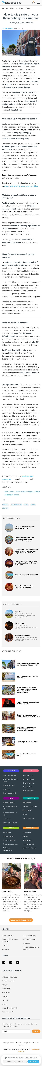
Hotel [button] (31, 770)
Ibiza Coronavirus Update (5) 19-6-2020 (27, 677)
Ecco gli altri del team (21, 920)
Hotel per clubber (28, 779)
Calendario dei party (10, 775)
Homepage (5, 8)
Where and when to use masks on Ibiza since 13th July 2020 (28, 664)
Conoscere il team (7, 935)
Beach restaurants (29, 818)
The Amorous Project (23, 635)
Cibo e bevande (16, 505)
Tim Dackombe (7, 28)
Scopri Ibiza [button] (30, 828)
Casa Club (19, 612)
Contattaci (26, 943)
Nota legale (5, 949)
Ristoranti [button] (31, 798)
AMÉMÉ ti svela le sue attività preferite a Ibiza (28, 703)
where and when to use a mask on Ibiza (21, 186)
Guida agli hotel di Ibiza (9, 977)
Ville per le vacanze (8, 981)
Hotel (26, 505)
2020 (22, 8)
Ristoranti (5, 1000)
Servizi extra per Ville (10, 823)
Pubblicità (5, 945)
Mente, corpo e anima (10, 844)
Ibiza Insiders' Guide (9, 793)
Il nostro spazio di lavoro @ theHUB (31, 948)
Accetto (33, 1061)
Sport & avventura (9, 840)
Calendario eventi (28, 844)
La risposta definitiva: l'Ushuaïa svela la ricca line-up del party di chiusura (26, 562)
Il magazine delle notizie (9, 1008)
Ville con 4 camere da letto (10, 814)
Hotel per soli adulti (29, 783)
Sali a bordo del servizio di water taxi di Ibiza (25, 527)
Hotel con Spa (27, 787)
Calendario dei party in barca (10, 780)
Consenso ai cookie (29, 939)
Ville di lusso (7, 819)
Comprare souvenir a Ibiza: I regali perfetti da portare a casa (28, 715)
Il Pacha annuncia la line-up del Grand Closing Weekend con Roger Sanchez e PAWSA (26, 551)
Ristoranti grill (27, 810)
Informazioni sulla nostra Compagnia (10, 940)
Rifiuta (21, 1061)
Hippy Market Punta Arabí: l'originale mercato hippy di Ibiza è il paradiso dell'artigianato (27, 690)
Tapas (25, 814)
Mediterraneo (27, 803)
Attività (5, 508)
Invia (36, 1031)
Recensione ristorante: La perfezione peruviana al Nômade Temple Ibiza (24, 539)
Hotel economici (28, 791)
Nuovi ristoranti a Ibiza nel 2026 (27, 575)
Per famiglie (7, 832)
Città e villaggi (27, 832)
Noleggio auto (27, 840)
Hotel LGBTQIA (28, 775)
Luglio (28, 8)
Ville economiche (8, 803)
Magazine (14, 8)
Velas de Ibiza (20, 624)
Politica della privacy (29, 935)
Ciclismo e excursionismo (8, 849)
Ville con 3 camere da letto (10, 808)
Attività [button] (11, 828)
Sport (33, 505)
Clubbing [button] (11, 770)
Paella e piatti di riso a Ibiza (27, 742)
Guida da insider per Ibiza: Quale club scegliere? (24, 586)
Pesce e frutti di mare (30, 806)
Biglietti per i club (8, 785)
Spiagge (5, 505)
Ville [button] (11, 798)
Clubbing (5, 996)
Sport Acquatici (8, 836)
